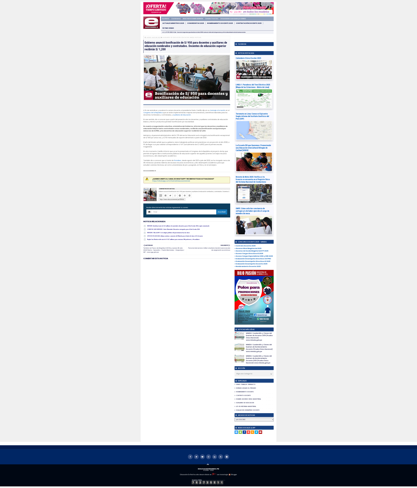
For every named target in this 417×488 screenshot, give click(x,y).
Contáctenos (176, 19)
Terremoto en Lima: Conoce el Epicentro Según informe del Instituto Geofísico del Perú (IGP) (252, 116)
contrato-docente (243, 395)
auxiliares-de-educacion (172, 37)
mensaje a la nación (217, 110)
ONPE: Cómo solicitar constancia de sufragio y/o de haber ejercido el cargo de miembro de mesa (252, 211)
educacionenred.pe (149, 171)
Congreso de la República (153, 113)
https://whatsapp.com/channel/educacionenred (171, 181)
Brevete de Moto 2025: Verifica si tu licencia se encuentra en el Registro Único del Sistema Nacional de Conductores (253, 179)
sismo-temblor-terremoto (245, 384)
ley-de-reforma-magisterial (246, 406)
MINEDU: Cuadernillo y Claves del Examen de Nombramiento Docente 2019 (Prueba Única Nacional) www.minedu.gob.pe (259, 359)
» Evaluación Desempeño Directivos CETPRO (253, 259)
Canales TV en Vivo (211, 19)
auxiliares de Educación (182, 115)
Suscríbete (165, 19)
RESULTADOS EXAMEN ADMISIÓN (193, 19)
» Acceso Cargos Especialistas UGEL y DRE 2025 (254, 256)
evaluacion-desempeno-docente (247, 410)
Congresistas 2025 (195, 23)
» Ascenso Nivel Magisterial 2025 (248, 248)
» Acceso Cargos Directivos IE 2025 (249, 253)
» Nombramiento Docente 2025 (248, 266)
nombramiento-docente (245, 392)
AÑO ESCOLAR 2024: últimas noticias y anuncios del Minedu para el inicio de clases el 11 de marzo (175, 236)
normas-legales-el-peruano (246, 388)
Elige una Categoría (244, 374)
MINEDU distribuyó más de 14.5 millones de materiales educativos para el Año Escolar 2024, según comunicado (178, 226)
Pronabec (177, 160)
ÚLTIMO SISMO (168, 28)
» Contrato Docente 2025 (245, 246)
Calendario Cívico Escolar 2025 (248, 58)
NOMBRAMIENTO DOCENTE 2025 (220, 23)
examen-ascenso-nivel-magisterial (248, 399)
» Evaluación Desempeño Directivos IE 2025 (252, 261)
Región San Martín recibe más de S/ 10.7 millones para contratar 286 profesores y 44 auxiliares (173, 239)
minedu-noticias (195, 37)
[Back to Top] (208, 464)
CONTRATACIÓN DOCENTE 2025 (248, 23)
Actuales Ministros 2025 (173, 23)
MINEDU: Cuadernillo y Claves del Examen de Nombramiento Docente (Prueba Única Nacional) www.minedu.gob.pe (259, 348)
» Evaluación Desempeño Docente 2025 (251, 264)
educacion (185, 37)
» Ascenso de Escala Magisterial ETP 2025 (251, 251)
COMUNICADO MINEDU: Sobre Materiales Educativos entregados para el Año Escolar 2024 (173, 229)
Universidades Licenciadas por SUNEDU (233, 19)
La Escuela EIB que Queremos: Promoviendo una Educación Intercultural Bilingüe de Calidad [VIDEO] (253, 147)
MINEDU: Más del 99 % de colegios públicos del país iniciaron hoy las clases (168, 232)
